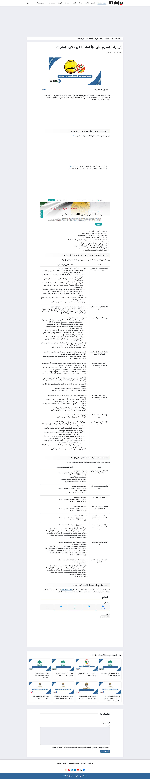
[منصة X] (81, 770)
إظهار (44, 89)
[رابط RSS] (66, 770)
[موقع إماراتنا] (116, 3)
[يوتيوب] (78, 770)
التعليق (107, 726)
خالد (115, 52)
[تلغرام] (75, 770)
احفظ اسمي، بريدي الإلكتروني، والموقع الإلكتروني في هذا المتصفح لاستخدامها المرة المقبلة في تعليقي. (80, 747)
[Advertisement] (75, 20)
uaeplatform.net (66, 589)
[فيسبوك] (84, 770)
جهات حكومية (110, 38)
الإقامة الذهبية (105, 617)
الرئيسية (118, 38)
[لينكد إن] (72, 770)
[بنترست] (69, 770)
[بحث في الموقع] (28, 3)
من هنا (72, 166)
